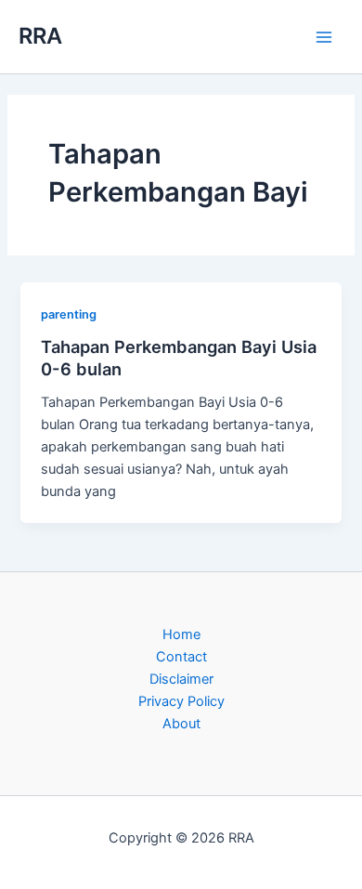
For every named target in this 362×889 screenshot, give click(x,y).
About (181, 723)
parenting (69, 314)
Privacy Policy (181, 701)
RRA (40, 35)
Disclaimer (181, 679)
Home (181, 634)
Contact (181, 656)
